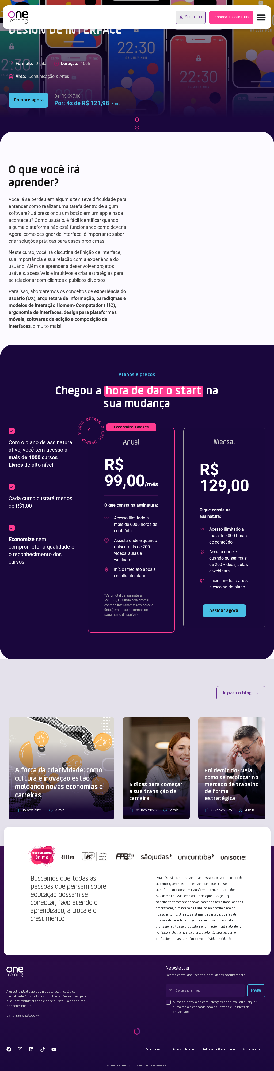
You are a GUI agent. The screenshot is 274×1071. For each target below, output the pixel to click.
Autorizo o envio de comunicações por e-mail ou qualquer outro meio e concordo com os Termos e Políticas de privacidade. (214, 1007)
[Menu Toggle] (261, 17)
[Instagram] (20, 1049)
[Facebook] (8, 1049)
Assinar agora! (224, 611)
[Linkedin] (31, 1049)
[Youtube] (53, 1049)
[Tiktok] (42, 1049)
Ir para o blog (237, 693)
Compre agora (28, 100)
